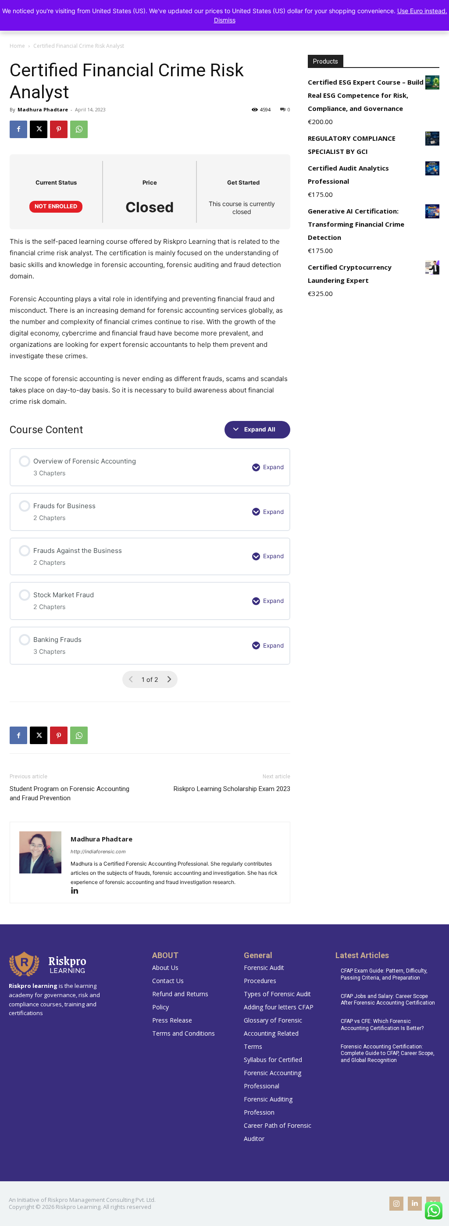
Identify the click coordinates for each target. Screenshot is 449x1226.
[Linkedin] (78, 891)
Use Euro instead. (422, 10)
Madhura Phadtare (43, 109)
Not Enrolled (56, 206)
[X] (38, 129)
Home (17, 46)
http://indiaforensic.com (98, 851)
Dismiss (224, 20)
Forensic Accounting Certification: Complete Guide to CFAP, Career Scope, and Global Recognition (388, 1053)
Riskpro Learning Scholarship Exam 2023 (232, 789)
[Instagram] (396, 1204)
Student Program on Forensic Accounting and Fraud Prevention (69, 793)
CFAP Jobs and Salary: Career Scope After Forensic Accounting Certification (388, 999)
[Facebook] (18, 129)
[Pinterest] (59, 129)
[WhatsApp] (79, 129)
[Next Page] (169, 679)
